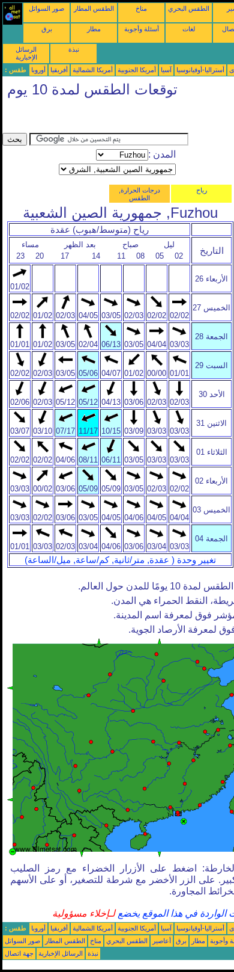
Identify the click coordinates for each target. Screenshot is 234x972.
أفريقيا (59, 69)
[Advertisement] (98, 118)
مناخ (141, 8)
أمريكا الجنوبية (137, 69)
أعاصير (161, 940)
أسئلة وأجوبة (141, 28)
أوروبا (38, 69)
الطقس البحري (188, 8)
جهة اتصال (19, 953)
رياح (201, 190)
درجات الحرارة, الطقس (139, 193)
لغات (188, 28)
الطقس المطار (94, 8)
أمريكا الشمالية (93, 69)
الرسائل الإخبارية (26, 53)
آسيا (166, 69)
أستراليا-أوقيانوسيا (200, 69)
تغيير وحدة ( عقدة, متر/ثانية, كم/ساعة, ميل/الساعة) (120, 560)
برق (46, 28)
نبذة (73, 49)
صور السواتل (46, 8)
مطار (94, 28)
